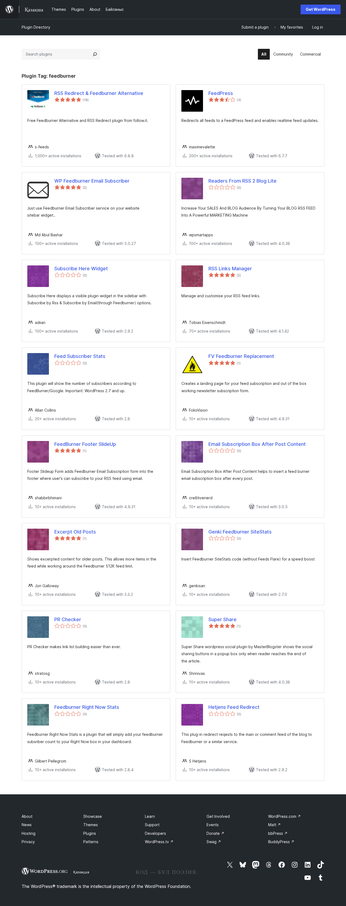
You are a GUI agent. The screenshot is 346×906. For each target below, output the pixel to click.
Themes (90, 824)
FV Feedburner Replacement (241, 356)
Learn (150, 816)
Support (152, 824)
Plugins (89, 833)
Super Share (222, 619)
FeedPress (220, 93)
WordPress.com (284, 816)
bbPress (278, 833)
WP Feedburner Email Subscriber (91, 181)
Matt (274, 824)
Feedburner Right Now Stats (86, 707)
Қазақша (81, 872)
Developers (155, 833)
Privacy (28, 841)
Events (213, 824)
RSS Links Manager (230, 268)
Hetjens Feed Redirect (234, 707)
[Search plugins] (94, 54)
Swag (214, 841)
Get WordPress (320, 9)
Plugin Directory (36, 27)
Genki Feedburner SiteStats (240, 532)
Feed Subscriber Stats (79, 356)
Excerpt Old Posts (75, 532)
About (27, 816)
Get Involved (218, 816)
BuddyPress (281, 841)
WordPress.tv (159, 841)
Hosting (28, 833)
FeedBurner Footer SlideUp (85, 444)
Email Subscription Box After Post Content (257, 444)
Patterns (90, 841)
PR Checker (67, 619)
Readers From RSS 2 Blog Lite (242, 181)
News (27, 824)
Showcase (92, 816)
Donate (215, 833)
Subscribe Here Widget (81, 268)
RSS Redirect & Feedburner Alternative (98, 93)
